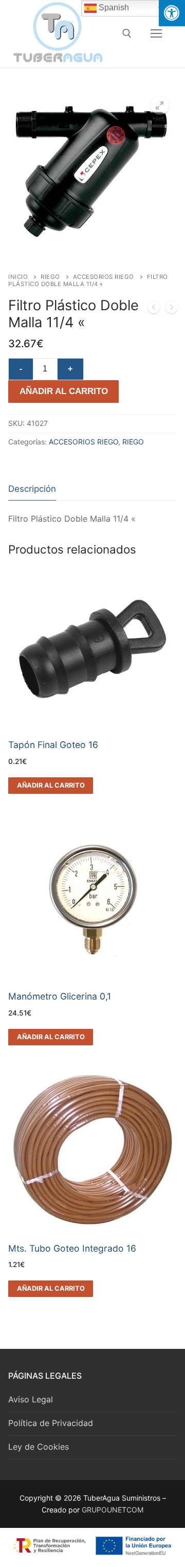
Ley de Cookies (38, 1446)
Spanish (113, 7)
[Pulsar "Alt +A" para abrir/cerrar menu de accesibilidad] (172, 13)
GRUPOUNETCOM (112, 1509)
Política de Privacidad (50, 1423)
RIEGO (50, 276)
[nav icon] (156, 33)
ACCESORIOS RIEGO (103, 276)
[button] (160, 105)
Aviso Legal (30, 1399)
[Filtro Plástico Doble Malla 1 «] (153, 309)
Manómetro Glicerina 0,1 (59, 996)
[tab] (32, 489)
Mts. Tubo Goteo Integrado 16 (72, 1248)
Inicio (18, 276)
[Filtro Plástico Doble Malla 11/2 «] (171, 309)
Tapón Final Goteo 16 (53, 744)
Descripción (32, 489)
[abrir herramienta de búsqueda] (127, 33)
